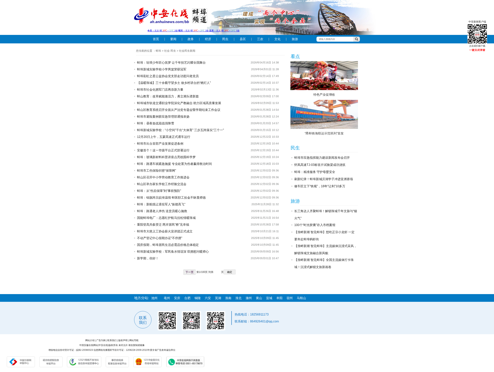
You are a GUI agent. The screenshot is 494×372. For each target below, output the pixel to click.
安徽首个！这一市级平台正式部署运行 (163, 150)
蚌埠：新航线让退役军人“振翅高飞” (161, 204)
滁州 (249, 298)
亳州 (167, 298)
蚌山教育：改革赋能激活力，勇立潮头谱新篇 (168, 96)
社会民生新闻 (187, 50)
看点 (295, 56)
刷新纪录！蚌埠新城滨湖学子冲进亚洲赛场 (323, 179)
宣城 (269, 298)
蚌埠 (158, 50)
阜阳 (279, 298)
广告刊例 (101, 340)
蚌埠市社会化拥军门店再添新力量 (160, 89)
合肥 (187, 298)
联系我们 (112, 340)
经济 (208, 39)
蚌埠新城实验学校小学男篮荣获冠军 (161, 69)
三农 (260, 39)
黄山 (259, 298)
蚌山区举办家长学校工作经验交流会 (161, 184)
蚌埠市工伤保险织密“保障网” (156, 170)
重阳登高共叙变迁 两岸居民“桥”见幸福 (163, 224)
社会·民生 (170, 50)
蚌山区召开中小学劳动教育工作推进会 (163, 177)
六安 (208, 298)
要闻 (173, 39)
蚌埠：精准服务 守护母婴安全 (314, 172)
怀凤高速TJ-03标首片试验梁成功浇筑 (319, 164)
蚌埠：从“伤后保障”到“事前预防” (159, 190)
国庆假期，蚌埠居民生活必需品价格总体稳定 (168, 244)
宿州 (290, 298)
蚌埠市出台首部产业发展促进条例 (160, 143)
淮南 (228, 298)
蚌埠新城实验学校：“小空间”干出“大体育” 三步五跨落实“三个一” (180, 130)
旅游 (295, 39)
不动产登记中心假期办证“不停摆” (159, 238)
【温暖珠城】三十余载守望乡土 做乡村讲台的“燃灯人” (174, 82)
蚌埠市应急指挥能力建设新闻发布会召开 (322, 157)
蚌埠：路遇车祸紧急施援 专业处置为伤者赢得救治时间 (174, 163)
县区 (243, 39)
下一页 (189, 272)
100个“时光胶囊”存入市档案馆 (314, 225)
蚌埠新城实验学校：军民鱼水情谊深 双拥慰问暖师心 (173, 251)
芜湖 (218, 298)
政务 (191, 39)
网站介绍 (90, 340)
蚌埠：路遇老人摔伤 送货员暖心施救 (162, 211)
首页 (156, 39)
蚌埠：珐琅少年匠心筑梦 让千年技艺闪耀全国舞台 (171, 62)
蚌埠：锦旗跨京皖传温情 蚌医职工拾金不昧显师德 (171, 197)
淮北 (238, 298)
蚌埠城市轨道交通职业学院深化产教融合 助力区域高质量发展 (179, 103)
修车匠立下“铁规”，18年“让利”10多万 (319, 186)
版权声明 (123, 340)
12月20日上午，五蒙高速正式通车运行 (163, 136)
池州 (154, 298)
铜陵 (198, 298)
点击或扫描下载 (477, 46)
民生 (225, 39)
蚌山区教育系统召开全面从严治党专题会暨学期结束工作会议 (178, 109)
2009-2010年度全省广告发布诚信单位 (155, 350)
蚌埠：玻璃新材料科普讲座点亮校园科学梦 (166, 157)
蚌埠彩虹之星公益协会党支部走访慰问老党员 (168, 76)
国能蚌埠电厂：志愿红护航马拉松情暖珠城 (166, 217)
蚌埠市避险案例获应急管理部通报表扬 (163, 116)
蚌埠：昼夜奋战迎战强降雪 (155, 123)
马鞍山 (301, 298)
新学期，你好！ (148, 258)
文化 (277, 39)
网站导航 (134, 340)
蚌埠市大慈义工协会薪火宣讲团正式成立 (165, 231)
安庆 (177, 298)
